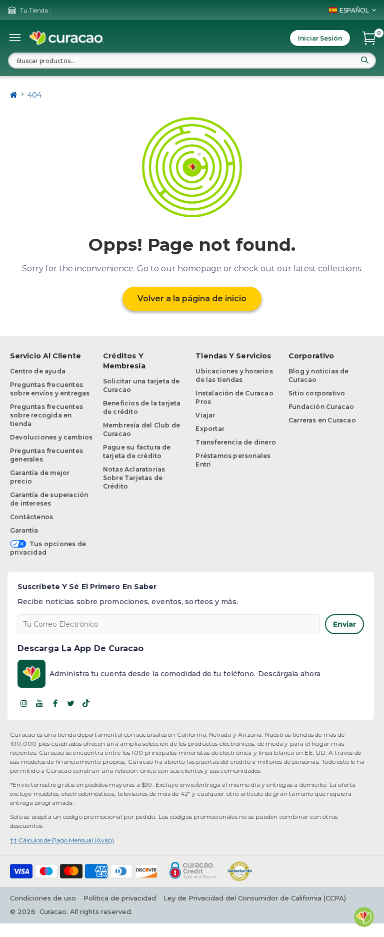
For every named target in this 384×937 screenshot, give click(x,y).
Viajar (205, 415)
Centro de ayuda (38, 371)
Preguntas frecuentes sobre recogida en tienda (46, 415)
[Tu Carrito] (369, 38)
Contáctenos (31, 517)
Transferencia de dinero (236, 442)
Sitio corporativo (316, 393)
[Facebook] (55, 703)
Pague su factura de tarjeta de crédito (137, 451)
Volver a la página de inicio (192, 298)
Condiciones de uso (43, 898)
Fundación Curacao (321, 406)
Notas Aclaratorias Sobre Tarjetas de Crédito (134, 477)
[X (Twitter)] (70, 703)
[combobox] (192, 61)
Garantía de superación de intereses (49, 499)
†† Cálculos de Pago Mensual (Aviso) (62, 840)
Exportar (210, 428)
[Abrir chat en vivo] (364, 917)
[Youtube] (39, 703)
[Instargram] (24, 703)
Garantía (24, 530)
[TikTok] (86, 703)
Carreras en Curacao (322, 420)
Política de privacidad (120, 898)
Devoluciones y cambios (51, 437)
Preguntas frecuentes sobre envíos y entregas (50, 389)
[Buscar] (364, 60)
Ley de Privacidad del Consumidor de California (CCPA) (255, 898)
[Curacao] (66, 38)
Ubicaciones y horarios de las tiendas (234, 375)
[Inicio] (14, 95)
